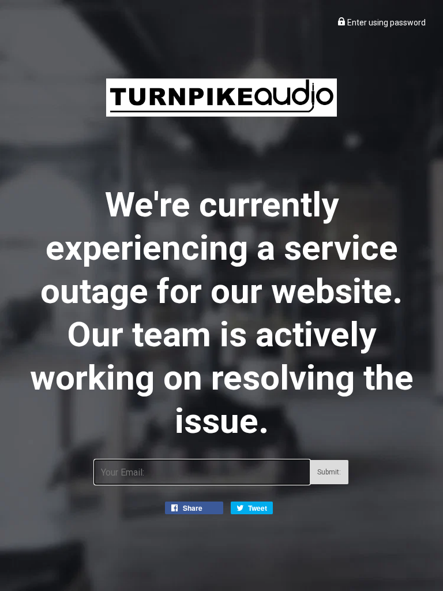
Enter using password (386, 22)
